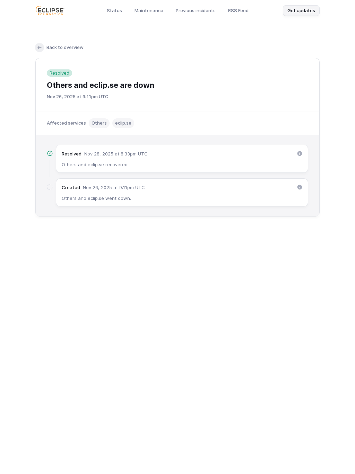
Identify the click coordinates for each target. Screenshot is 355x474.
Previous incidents (196, 10)
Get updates (301, 10)
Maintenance (149, 10)
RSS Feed (238, 10)
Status (114, 10)
